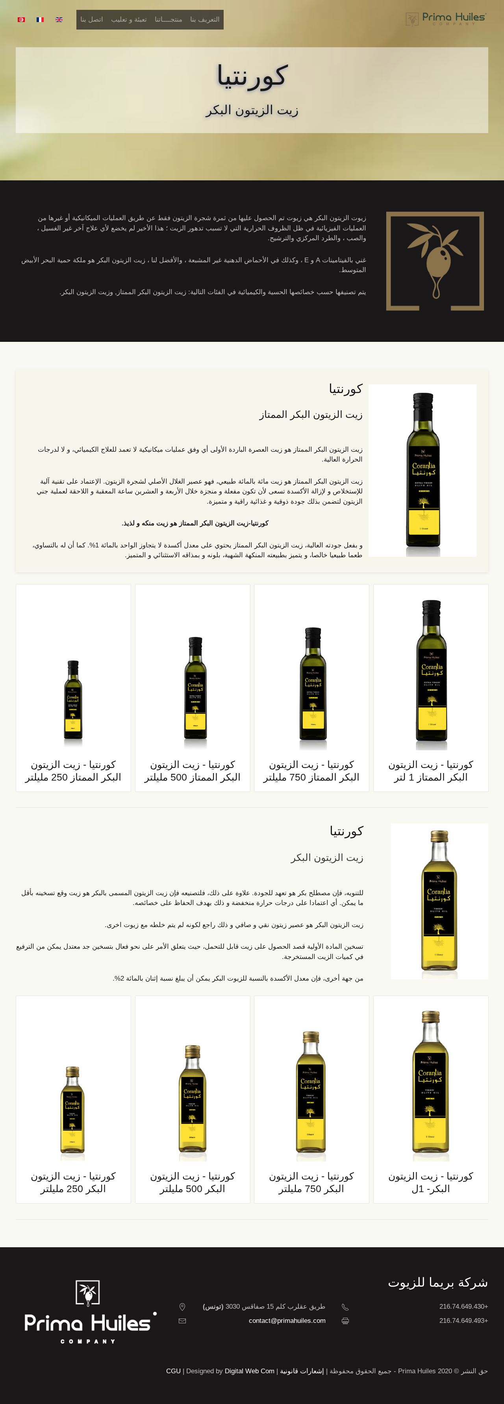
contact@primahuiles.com (287, 1320)
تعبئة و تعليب (129, 19)
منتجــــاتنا (168, 19)
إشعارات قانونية (302, 1371)
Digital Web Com (249, 1371)
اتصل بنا (91, 19)
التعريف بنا (205, 19)
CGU (173, 1371)
